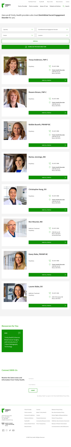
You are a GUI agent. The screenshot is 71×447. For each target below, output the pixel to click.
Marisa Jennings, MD (37, 157)
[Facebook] (3, 431)
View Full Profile (46, 80)
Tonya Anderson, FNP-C (38, 59)
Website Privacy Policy (57, 409)
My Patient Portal (32, 1)
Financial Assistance (41, 418)
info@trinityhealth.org (7, 420)
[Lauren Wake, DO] (15, 295)
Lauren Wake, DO (36, 286)
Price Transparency (40, 423)
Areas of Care (44, 6)
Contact (38, 409)
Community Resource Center (43, 421)
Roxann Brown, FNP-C (38, 92)
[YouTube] (13, 431)
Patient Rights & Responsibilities (60, 415)
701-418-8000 (5, 418)
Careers (67, 1)
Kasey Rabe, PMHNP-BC (38, 254)
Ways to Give (50, 1)
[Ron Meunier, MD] (15, 231)
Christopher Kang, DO (37, 189)
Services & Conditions (29, 415)
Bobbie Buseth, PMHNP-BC (39, 124)
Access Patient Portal (29, 423)
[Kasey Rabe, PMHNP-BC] (15, 264)
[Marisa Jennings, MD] (15, 166)
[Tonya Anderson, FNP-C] (15, 69)
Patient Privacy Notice (57, 418)
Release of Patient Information (59, 423)
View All (35, 41)
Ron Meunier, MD (36, 221)
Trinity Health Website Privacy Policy (61, 396)
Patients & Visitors (55, 6)
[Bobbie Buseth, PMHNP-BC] (15, 134)
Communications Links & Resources (60, 426)
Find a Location (33, 6)
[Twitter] (10, 431)
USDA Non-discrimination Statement (60, 421)
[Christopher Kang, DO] (15, 199)
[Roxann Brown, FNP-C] (15, 102)
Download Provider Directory (37, 47)
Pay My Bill (41, 1)
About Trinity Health (41, 412)
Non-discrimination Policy (58, 412)
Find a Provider (22, 6)
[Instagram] (6, 431)
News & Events (59, 1)
